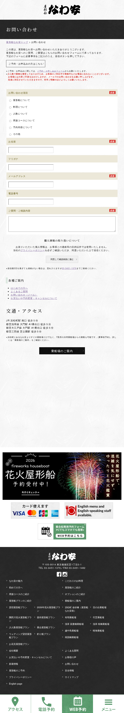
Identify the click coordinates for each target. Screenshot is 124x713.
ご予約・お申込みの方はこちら (26, 63)
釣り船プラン (44, 633)
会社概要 (13, 650)
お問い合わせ (71, 663)
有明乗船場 (70, 617)
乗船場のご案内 (62, 351)
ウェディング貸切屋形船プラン (20, 635)
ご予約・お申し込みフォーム (51, 70)
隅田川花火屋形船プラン (20, 619)
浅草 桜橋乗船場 (101, 623)
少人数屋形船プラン (19, 627)
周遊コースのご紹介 (19, 594)
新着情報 (13, 663)
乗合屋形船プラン (46, 627)
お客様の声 (70, 657)
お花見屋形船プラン (19, 643)
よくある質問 (71, 650)
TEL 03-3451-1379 (50, 567)
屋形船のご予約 (17, 670)
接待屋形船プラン (46, 617)
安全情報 (69, 670)
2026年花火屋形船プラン (48, 609)
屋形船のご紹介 (73, 587)
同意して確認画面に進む (62, 259)
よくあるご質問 (19, 291)
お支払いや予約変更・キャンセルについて (34, 298)
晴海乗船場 (98, 630)
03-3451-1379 (69, 268)
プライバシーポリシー (33, 250)
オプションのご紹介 (75, 594)
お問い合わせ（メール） (24, 294)
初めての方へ (16, 587)
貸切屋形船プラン (18, 607)
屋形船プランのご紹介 (20, 600)
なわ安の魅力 (16, 580)
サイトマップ (71, 677)
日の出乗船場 (99, 607)
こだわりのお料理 (74, 580)
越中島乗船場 (71, 630)
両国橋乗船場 (71, 637)
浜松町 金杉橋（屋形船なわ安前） (76, 609)
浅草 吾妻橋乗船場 (74, 623)
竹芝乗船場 (98, 617)
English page (15, 683)
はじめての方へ (19, 288)
